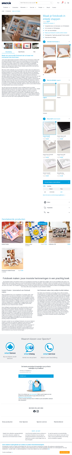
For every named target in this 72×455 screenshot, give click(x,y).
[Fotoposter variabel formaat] (12, 258)
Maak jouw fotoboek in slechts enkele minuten (56, 32)
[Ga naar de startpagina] (8, 2)
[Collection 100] (59, 232)
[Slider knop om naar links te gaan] (4, 28)
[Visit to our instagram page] (37, 411)
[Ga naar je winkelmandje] (68, 2)
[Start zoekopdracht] (51, 2)
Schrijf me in (23, 376)
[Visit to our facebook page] (34, 411)
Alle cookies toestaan (64, 452)
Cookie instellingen (6, 452)
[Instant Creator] (12, 232)
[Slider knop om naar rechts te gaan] (38, 28)
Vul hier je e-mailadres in (25, 370)
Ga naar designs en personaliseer (52, 182)
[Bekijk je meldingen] (65, 2)
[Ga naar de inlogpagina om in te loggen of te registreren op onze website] (62, 2)
